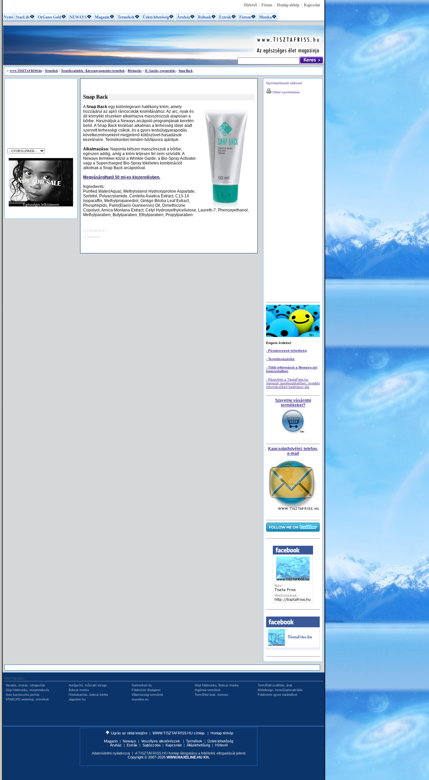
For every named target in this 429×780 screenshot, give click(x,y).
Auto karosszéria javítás (23, 694)
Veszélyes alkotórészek (161, 741)
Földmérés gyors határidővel (277, 694)
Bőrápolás (135, 70)
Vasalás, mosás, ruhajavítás (25, 685)
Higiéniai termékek (208, 690)
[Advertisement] (125, 41)
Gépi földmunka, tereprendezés (27, 690)
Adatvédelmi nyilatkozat (111, 753)
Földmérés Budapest (146, 690)
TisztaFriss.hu (300, 637)
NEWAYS (78, 17)
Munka (265, 17)
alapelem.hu (77, 699)
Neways (129, 741)
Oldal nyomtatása (285, 92)
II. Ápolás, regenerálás (160, 70)
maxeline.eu (140, 699)
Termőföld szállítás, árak (275, 685)
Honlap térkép (288, 5)
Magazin (102, 17)
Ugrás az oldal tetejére (129, 733)
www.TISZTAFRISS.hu (26, 70)
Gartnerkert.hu (142, 685)
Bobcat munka (79, 690)
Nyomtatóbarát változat (284, 83)
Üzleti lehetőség (156, 17)
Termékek (126, 17)
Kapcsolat (312, 5)
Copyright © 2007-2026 (169, 757)
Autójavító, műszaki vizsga (88, 685)
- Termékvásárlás (280, 359)
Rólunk (204, 17)
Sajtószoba (151, 745)
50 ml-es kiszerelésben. (121, 177)
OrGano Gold (49, 17)
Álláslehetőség (198, 745)
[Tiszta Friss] (293, 601)
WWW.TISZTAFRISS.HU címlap (178, 733)
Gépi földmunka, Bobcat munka (217, 685)
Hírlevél (250, 5)
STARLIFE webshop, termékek (27, 699)
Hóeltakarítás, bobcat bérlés (88, 694)
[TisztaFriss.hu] (276, 644)
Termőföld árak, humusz (212, 694)
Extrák (225, 17)
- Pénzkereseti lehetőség (286, 350)
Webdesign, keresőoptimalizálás (280, 690)
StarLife (23, 17)
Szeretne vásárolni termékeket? (293, 402)
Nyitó (8, 17)
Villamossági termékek (147, 694)
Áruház (183, 17)
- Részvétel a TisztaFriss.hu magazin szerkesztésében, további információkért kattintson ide (293, 383)
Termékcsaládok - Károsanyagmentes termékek (93, 70)
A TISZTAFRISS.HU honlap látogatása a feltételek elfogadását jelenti (190, 753)
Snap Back (186, 70)
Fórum (266, 5)
